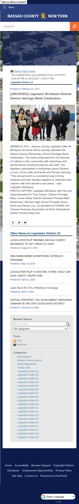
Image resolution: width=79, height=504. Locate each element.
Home (8, 465)
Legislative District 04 (28, 382)
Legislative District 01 (28, 371)
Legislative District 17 (28, 430)
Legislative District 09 (28, 400)
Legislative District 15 (28, 422)
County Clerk (23, 368)
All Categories (24, 357)
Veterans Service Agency (29, 360)
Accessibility (22, 465)
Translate (67, 501)
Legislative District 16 (28, 426)
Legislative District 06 (28, 389)
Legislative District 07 (28, 393)
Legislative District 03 (28, 378)
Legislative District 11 (27, 408)
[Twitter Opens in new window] (19, 223)
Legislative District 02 (28, 375)
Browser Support (41, 465)
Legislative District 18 (28, 433)
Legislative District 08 (28, 397)
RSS (19, 341)
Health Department (26, 364)
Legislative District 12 (28, 411)
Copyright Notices (63, 465)
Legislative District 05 (28, 386)
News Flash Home (25, 71)
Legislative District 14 (28, 419)
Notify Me (22, 345)
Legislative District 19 (28, 437)
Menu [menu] (11, 7)
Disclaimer (13, 470)
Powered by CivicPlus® (53, 475)
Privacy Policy (64, 470)
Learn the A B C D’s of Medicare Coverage (34, 287)
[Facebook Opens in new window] (13, 223)
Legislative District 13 (28, 415)
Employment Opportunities (37, 470)
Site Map (17, 475)
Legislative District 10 (28, 404)
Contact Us (31, 475)
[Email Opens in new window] (25, 223)
